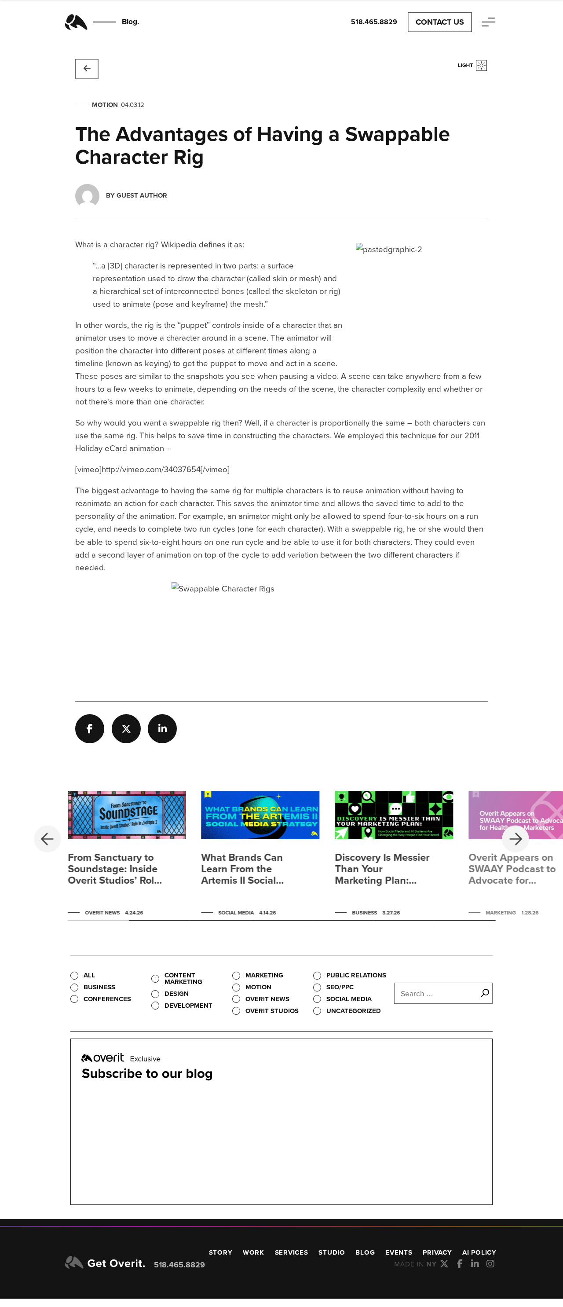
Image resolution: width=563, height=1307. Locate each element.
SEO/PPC (340, 987)
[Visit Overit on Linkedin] (475, 1263)
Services (291, 1252)
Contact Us (440, 22)
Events (399, 1252)
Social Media (349, 999)
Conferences (107, 999)
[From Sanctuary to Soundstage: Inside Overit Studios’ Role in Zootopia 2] (127, 855)
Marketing (264, 975)
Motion (105, 105)
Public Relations (356, 975)
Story (221, 1252)
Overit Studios (272, 1011)
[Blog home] (87, 69)
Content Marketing (183, 978)
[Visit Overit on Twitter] (444, 1263)
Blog (365, 1252)
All (89, 975)
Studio (331, 1252)
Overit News (267, 999)
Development (188, 1005)
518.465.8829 (179, 1264)
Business (99, 987)
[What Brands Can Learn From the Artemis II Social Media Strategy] (260, 855)
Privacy (437, 1252)
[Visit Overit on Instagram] (490, 1263)
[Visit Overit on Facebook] (460, 1263)
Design (177, 994)
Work (253, 1252)
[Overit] (105, 1263)
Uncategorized (353, 1011)
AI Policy (479, 1252)
